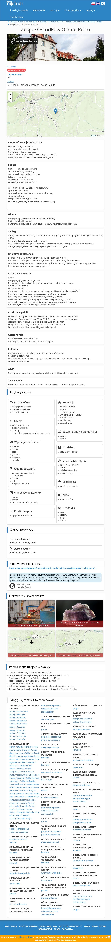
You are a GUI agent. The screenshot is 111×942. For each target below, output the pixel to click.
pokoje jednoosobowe (19, 828)
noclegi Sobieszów (17, 736)
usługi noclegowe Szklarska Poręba (25, 812)
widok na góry (47, 719)
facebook (12, 926)
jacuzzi (12, 893)
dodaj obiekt (45, 929)
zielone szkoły (47, 712)
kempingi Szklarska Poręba (21, 771)
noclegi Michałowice (18, 711)
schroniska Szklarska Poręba (22, 806)
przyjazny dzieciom (18, 904)
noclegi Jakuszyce (17, 714)
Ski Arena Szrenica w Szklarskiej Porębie (31, 655)
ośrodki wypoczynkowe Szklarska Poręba (27, 787)
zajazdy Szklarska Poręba (20, 818)
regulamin (45, 926)
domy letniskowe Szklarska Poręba (24, 753)
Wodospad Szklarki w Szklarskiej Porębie (79, 655)
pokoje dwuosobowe (18, 832)
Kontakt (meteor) (28, 926)
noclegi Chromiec (17, 733)
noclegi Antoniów (17, 730)
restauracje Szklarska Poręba (22, 799)
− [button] (10, 98)
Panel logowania (63, 929)
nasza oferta (99, 926)
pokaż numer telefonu (16, 70)
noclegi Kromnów (17, 739)
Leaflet (93, 136)
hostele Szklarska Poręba (20, 765)
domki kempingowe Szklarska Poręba (26, 756)
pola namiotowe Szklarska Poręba (24, 796)
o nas (87, 926)
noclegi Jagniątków (18, 720)
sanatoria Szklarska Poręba (21, 803)
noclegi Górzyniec (17, 717)
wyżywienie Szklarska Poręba (22, 762)
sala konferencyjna (49, 708)
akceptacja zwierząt (18, 839)
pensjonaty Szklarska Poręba (22, 790)
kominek (13, 863)
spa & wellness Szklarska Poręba (24, 784)
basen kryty (14, 883)
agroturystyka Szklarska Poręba (23, 746)
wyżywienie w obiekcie (19, 873)
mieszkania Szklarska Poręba (22, 781)
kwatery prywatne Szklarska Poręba (25, 778)
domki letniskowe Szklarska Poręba (25, 759)
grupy (44, 729)
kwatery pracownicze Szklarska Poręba (26, 775)
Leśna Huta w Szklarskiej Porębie (31, 625)
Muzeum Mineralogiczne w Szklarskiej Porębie (79, 624)
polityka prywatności (70, 926)
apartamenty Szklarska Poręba (23, 750)
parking (13, 842)
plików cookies (25, 937)
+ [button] (10, 94)
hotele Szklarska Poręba (20, 768)
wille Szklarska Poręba (19, 815)
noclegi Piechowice (18, 723)
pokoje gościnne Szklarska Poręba (24, 793)
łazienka (13, 852)
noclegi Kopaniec (17, 727)
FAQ (55, 926)
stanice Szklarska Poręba (20, 809)
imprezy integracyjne (51, 705)
